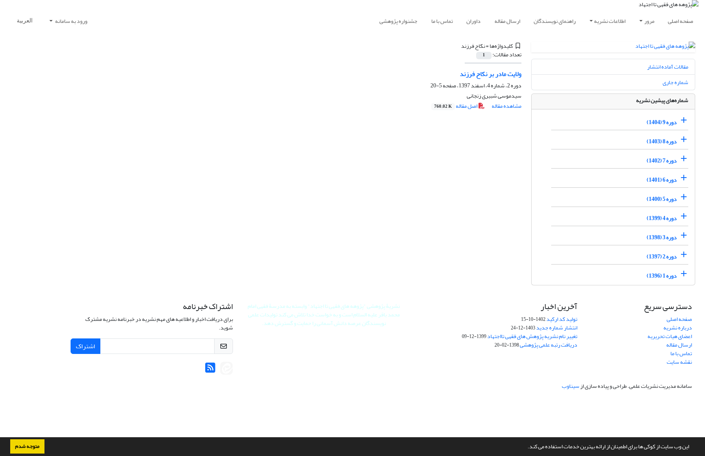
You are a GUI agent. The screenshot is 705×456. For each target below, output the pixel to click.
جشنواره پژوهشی (398, 21)
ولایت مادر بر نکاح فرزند (490, 74)
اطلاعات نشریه (609, 21)
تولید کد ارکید (561, 319)
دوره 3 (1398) (662, 237)
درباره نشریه (677, 327)
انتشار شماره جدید (556, 327)
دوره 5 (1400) (662, 199)
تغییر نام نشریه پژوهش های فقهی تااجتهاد (532, 336)
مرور (649, 21)
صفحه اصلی (680, 21)
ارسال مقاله (507, 21)
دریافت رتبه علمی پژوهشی (548, 344)
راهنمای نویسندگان (555, 21)
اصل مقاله (456, 105)
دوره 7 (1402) (662, 160)
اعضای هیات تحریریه (669, 336)
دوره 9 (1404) (662, 122)
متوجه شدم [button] (27, 446)
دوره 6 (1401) (662, 179)
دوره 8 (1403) (662, 141)
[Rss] (210, 370)
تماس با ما (442, 21)
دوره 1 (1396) (662, 275)
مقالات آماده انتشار (667, 66)
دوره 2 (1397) (662, 256)
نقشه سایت (679, 361)
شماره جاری (675, 82)
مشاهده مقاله (506, 105)
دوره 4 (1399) (662, 218)
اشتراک (85, 346)
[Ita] (226, 370)
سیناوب (570, 385)
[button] (525, 447)
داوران (473, 21)
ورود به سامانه (70, 21)
